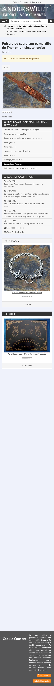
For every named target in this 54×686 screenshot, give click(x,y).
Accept (47, 675)
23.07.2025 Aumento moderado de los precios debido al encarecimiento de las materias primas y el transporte (26, 214)
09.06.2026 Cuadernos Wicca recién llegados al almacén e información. (23, 184)
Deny (40, 675)
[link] (7, 112)
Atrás (6, 67)
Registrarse (36, 2)
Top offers (10, 314)
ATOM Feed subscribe (15, 232)
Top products (11, 240)
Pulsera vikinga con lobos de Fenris (27, 292)
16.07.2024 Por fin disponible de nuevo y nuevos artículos (24, 222)
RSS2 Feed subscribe (15, 228)
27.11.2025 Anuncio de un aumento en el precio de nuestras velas (24, 204)
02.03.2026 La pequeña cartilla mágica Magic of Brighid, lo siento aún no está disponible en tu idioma (27, 194)
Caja (15, 2)
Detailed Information (42, 681)
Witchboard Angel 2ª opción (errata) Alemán (27, 354)
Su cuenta (24, 2)
